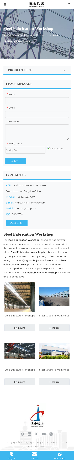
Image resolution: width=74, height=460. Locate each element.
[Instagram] (51, 434)
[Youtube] (44, 434)
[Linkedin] (29, 434)
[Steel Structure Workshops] (19, 296)
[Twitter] (36, 434)
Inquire (21, 327)
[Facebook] (22, 434)
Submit (15, 160)
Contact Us (16, 223)
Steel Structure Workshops (20, 315)
